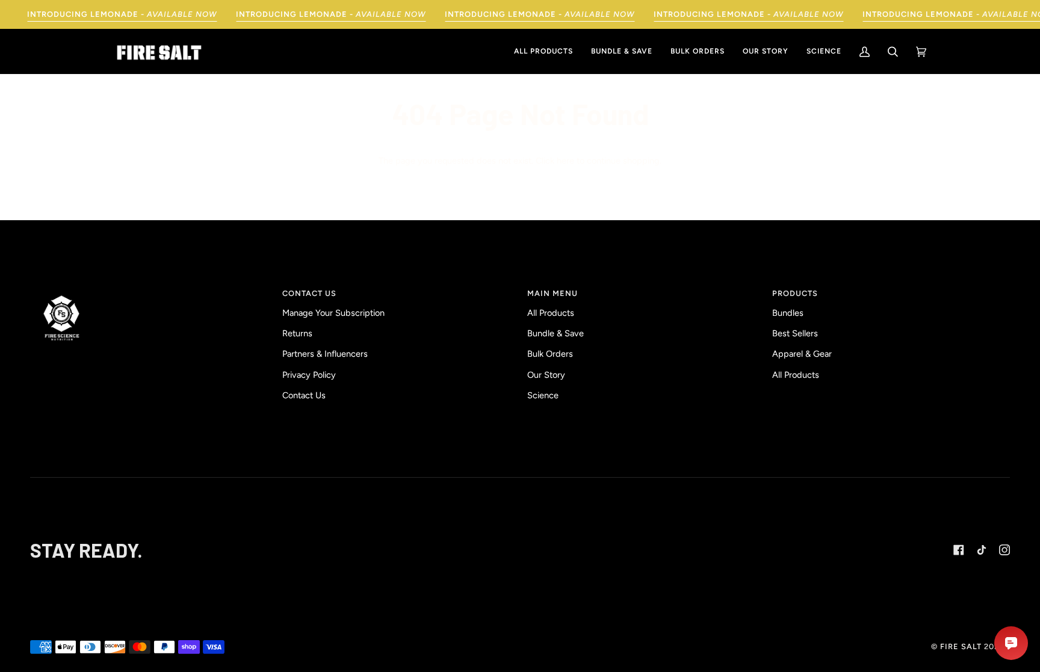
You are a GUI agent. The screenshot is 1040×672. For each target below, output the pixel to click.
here (565, 160)
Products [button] (795, 293)
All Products (550, 312)
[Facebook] (958, 549)
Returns (297, 333)
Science (543, 395)
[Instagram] (1004, 549)
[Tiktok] (981, 549)
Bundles (787, 312)
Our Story (546, 374)
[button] (152, 291)
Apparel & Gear (802, 353)
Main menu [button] (552, 293)
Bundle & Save (555, 333)
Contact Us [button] (309, 293)
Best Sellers (795, 333)
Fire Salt (961, 646)
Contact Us (304, 395)
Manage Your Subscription (333, 312)
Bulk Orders (550, 353)
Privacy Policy (309, 374)
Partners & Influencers (325, 353)
